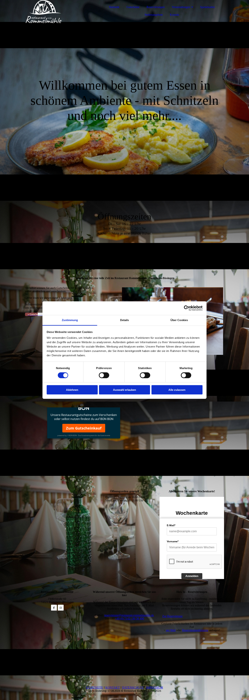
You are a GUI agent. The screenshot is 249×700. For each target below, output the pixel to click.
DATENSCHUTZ (133, 687)
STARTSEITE (94, 687)
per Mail (171, 630)
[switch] (104, 375)
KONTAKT (112, 687)
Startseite (114, 7)
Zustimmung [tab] (70, 319)
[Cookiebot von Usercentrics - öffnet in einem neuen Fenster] (187, 308)
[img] (57, 13)
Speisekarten (207, 7)
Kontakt (174, 14)
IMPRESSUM (154, 687)
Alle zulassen (176, 389)
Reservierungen (156, 7)
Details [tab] (124, 319)
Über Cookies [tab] (179, 319)
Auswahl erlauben (124, 389)
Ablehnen (72, 389)
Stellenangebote (154, 14)
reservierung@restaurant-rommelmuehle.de (129, 615)
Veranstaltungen (181, 7)
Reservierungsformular (195, 630)
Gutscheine (133, 7)
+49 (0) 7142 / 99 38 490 (129, 618)
